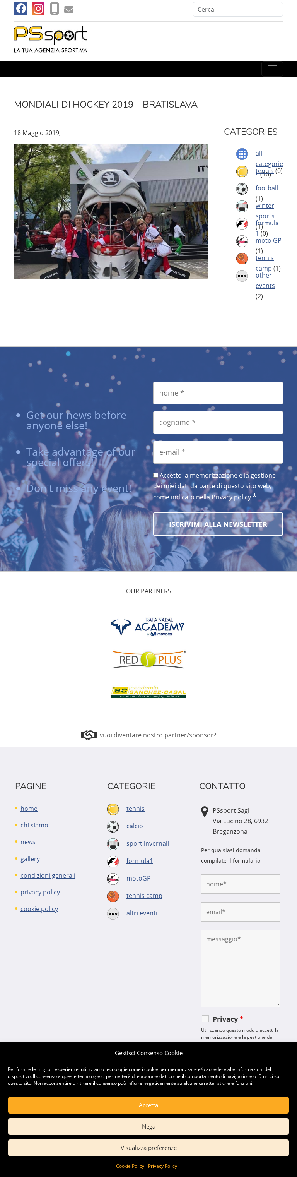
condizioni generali (47, 875)
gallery (30, 859)
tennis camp (144, 895)
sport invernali (147, 843)
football (267, 188)
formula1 (139, 861)
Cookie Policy (130, 1166)
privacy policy (40, 892)
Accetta (148, 1105)
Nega (148, 1126)
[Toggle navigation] (272, 69)
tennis (265, 170)
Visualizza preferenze (149, 1147)
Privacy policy (231, 497)
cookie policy (39, 909)
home (29, 808)
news (28, 842)
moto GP (269, 240)
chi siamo (34, 825)
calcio (134, 826)
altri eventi (141, 913)
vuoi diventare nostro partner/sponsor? (158, 735)
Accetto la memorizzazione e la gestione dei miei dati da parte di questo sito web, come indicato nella (214, 486)
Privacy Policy (162, 1166)
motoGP (138, 878)
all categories (269, 163)
